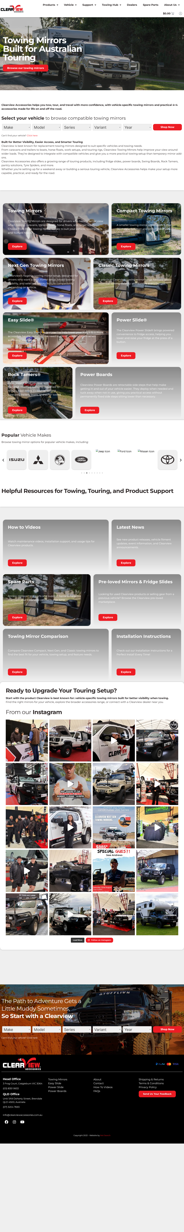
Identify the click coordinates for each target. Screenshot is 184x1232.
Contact (98, 1083)
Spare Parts (150, 4)
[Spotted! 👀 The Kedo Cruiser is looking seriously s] (70, 741)
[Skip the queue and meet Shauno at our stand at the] (70, 784)
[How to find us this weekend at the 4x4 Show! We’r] (157, 784)
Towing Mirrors (57, 1079)
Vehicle (69, 4)
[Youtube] (22, 1121)
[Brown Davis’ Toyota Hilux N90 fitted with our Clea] (70, 871)
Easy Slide (54, 1083)
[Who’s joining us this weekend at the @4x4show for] (70, 914)
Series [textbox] (69, 127)
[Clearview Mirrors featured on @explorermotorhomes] (157, 914)
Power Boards (57, 1091)
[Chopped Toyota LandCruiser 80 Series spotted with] (157, 871)
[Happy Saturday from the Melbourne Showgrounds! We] (70, 827)
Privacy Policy (148, 1087)
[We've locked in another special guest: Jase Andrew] (114, 871)
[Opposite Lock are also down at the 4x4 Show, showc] (27, 784)
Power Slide (56, 1087)
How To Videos (103, 1087)
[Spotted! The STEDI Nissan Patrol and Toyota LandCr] (157, 741)
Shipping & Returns (151, 1079)
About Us (170, 4)
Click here (32, 135)
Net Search (105, 1135)
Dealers (132, 4)
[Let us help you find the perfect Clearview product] (114, 741)
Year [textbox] (128, 127)
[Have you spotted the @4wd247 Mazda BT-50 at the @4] (27, 914)
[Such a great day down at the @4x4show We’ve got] (114, 914)
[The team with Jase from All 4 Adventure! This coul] (27, 827)
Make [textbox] (8, 127)
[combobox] (16, 127)
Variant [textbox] (100, 127)
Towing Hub (110, 4)
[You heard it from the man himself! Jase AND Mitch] (27, 871)
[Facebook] (6, 1121)
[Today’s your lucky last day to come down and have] (27, 741)
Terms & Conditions (151, 1083)
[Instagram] (14, 1121)
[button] (3, 460)
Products (49, 4)
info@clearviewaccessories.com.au (22, 1115)
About (97, 1079)
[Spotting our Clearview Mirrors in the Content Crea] (114, 784)
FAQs (96, 1091)
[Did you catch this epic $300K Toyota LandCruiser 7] (157, 827)
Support (87, 4)
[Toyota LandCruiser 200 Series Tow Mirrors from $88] (114, 827)
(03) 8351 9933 (11, 1088)
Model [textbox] (39, 127)
